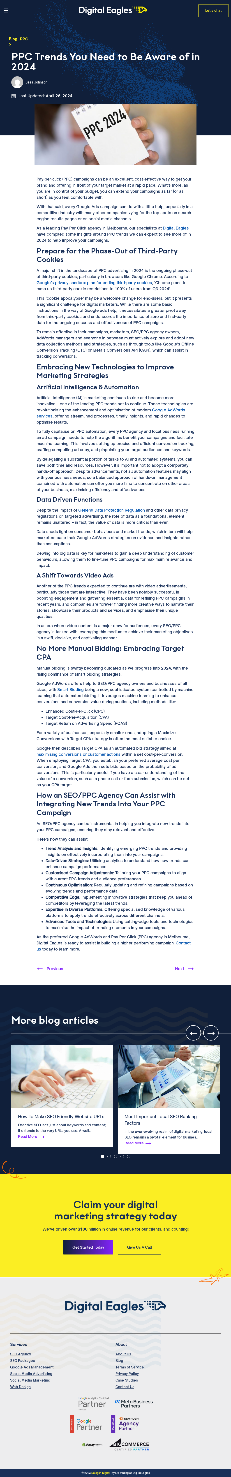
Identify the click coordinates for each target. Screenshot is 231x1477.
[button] (38, 10)
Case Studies (127, 1380)
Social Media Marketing (30, 1380)
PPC (24, 39)
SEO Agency (20, 1354)
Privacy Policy (127, 1374)
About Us (123, 1354)
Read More (27, 1143)
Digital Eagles (176, 228)
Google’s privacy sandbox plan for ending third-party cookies (94, 282)
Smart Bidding (70, 689)
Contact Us (125, 1387)
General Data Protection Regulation (111, 510)
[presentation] (193, 1033)
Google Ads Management (32, 1367)
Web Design (20, 1387)
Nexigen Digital (100, 1473)
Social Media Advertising (31, 1374)
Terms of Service (130, 1367)
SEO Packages (22, 1361)
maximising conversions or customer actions (78, 754)
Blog (13, 38)
